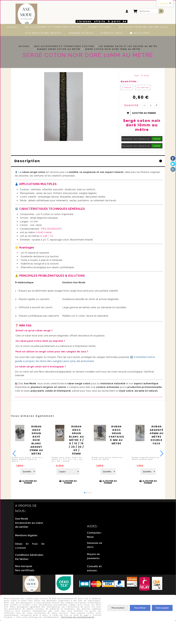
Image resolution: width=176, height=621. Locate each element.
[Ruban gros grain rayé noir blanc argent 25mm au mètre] (20, 433)
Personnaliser (118, 608)
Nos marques (23, 566)
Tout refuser (140, 608)
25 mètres (143, 87)
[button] (84, 492)
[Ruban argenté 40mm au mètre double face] (140, 433)
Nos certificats (24, 570)
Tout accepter (162, 608)
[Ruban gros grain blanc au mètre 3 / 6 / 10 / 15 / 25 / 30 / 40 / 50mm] (60, 433)
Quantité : (132, 105)
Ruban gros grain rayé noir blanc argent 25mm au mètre (36, 440)
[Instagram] (172, 169)
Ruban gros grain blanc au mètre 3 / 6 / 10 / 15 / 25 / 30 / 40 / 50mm (76, 440)
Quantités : (130, 81)
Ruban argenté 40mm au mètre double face (157, 435)
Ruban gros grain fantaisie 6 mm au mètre (116, 435)
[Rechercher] (161, 11)
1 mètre (127, 87)
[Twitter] (172, 163)
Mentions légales (26, 535)
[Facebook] (172, 158)
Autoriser (156, 139)
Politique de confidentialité (77, 617)
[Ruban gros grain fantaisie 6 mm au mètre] (100, 433)
